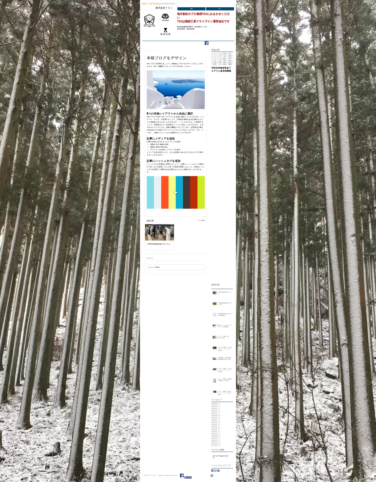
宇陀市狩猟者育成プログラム (158, 244)
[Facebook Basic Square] (212, 470)
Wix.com (174, 475)
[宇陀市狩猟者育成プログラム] (159, 232)
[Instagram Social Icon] (212, 475)
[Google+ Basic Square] (218, 470)
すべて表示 (201, 220)
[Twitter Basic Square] (215, 470)
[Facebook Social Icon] (206, 43)
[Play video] (176, 192)
